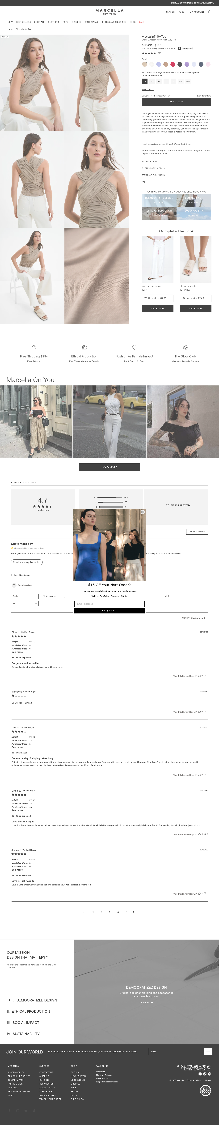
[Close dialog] (142, 512)
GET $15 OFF (109, 610)
